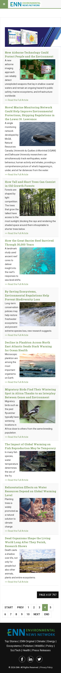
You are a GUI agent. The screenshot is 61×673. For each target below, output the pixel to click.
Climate (40, 641)
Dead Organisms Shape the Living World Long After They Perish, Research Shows (27, 542)
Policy (49, 645)
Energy (51, 641)
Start (9, 607)
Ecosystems (14, 645)
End (46, 614)
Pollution (28, 645)
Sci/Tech (15, 650)
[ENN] (25, 4)
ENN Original (27, 641)
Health (26, 650)
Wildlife (39, 645)
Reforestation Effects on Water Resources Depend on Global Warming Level (30, 491)
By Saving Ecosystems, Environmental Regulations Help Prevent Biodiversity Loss (27, 295)
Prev (20, 607)
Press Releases (41, 650)
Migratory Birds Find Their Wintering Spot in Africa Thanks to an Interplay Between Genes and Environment (30, 393)
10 (28, 614)
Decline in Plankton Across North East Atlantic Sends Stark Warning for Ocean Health (28, 346)
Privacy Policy (46, 667)
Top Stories (11, 641)
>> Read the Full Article (16, 100)
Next (37, 614)
